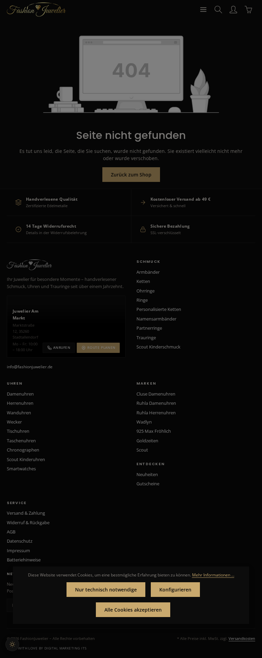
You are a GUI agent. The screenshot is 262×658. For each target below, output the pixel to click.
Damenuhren (20, 394)
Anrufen (61, 347)
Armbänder (148, 272)
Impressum (18, 550)
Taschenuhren (21, 441)
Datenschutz (19, 541)
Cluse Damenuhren (155, 394)
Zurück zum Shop (131, 174)
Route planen (101, 347)
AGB (11, 532)
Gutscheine (147, 484)
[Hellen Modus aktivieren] (12, 644)
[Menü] (203, 9)
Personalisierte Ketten (158, 309)
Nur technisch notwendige (106, 589)
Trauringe (146, 337)
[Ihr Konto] (233, 9)
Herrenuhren (20, 403)
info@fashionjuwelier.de (30, 367)
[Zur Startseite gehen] (36, 9)
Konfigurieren (175, 589)
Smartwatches (21, 469)
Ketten (143, 281)
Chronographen (23, 450)
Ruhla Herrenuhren (156, 413)
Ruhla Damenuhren (156, 403)
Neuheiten (147, 474)
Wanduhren (19, 413)
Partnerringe (149, 328)
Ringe (142, 300)
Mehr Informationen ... (213, 575)
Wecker (14, 422)
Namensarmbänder (156, 319)
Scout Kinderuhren (26, 459)
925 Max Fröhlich (153, 431)
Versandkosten (242, 638)
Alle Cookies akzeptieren (133, 609)
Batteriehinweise (24, 560)
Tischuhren (18, 431)
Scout (142, 450)
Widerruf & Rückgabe (28, 522)
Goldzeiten (147, 441)
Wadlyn (144, 422)
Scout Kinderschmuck (158, 347)
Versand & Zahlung (26, 513)
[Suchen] (218, 9)
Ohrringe (145, 291)
